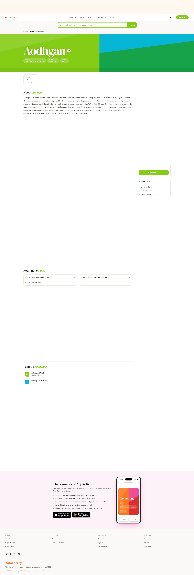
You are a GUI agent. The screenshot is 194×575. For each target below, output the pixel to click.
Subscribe (182, 17)
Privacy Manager (36, 571)
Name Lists (56, 539)
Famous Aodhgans (147, 194)
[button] (154, 172)
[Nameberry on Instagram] (19, 553)
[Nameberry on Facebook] (10, 553)
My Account (103, 547)
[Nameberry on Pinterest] (14, 553)
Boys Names (10, 543)
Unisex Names (10, 547)
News (90, 17)
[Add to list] (69, 50)
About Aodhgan (146, 187)
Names (71, 17)
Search (132, 25)
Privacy (26, 571)
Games (111, 17)
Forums (101, 17)
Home (25, 31)
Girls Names (10, 539)
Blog (146, 539)
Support (46, 571)
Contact (147, 547)
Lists (81, 17)
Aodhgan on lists (147, 191)
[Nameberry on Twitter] (6, 553)
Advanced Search (59, 543)
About (146, 543)
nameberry (13, 563)
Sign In (170, 17)
